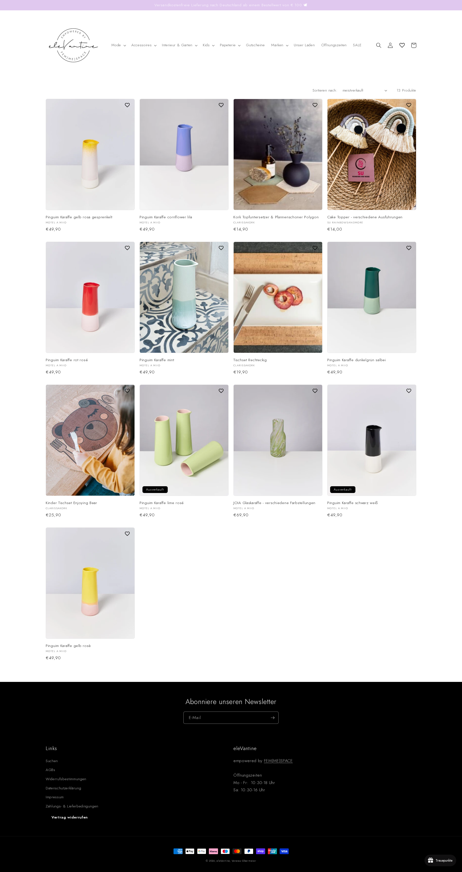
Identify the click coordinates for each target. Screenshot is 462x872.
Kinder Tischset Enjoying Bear (71, 502)
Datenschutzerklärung (63, 788)
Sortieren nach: (325, 90)
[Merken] (127, 105)
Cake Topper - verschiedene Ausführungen (365, 217)
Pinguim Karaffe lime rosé (162, 502)
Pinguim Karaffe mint (157, 360)
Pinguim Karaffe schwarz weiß (352, 502)
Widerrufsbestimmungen (66, 779)
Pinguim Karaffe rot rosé (67, 360)
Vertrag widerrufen (69, 817)
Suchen (52, 761)
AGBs (50, 769)
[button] (118, 45)
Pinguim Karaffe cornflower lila (166, 217)
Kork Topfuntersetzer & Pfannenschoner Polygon (276, 217)
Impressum (55, 797)
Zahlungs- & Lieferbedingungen (72, 806)
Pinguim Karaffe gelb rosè (68, 645)
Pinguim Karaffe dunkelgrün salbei (356, 360)
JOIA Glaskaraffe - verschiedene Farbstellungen (274, 502)
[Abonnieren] (272, 718)
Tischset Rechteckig (250, 360)
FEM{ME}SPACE (278, 761)
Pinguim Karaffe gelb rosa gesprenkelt (79, 217)
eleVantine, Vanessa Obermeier (236, 861)
